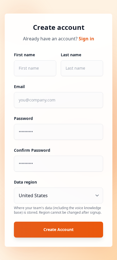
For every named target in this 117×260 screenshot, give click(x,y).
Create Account (58, 229)
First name (24, 54)
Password (23, 118)
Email (19, 86)
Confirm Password (32, 150)
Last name (71, 54)
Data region (25, 182)
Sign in (86, 39)
